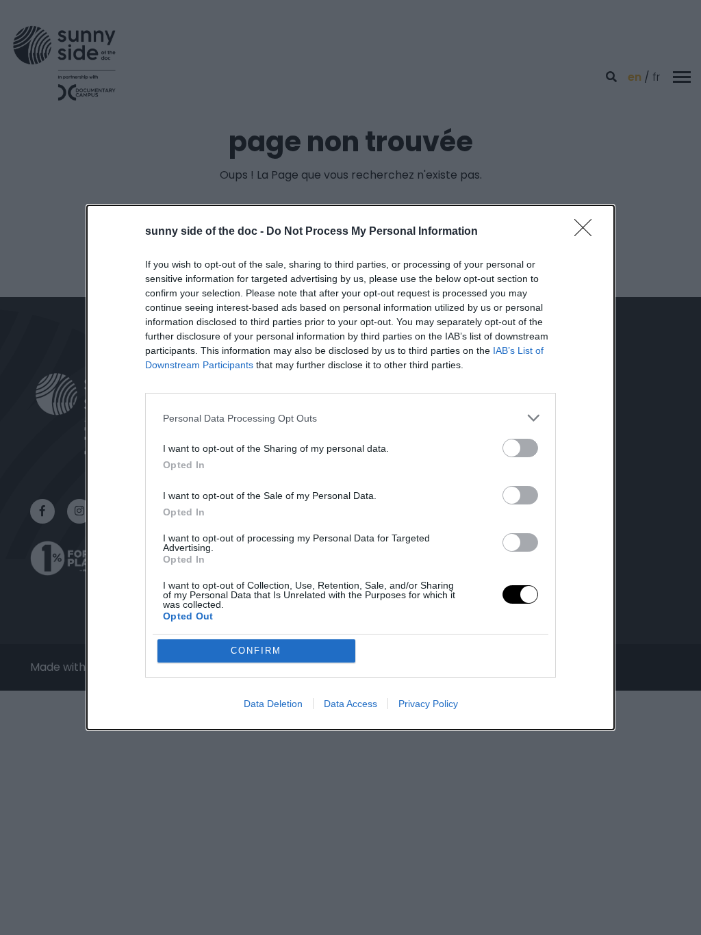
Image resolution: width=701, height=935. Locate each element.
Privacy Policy (428, 703)
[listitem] (350, 418)
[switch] (520, 448)
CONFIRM (256, 650)
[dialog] (350, 467)
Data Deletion (273, 703)
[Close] (587, 232)
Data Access (350, 703)
